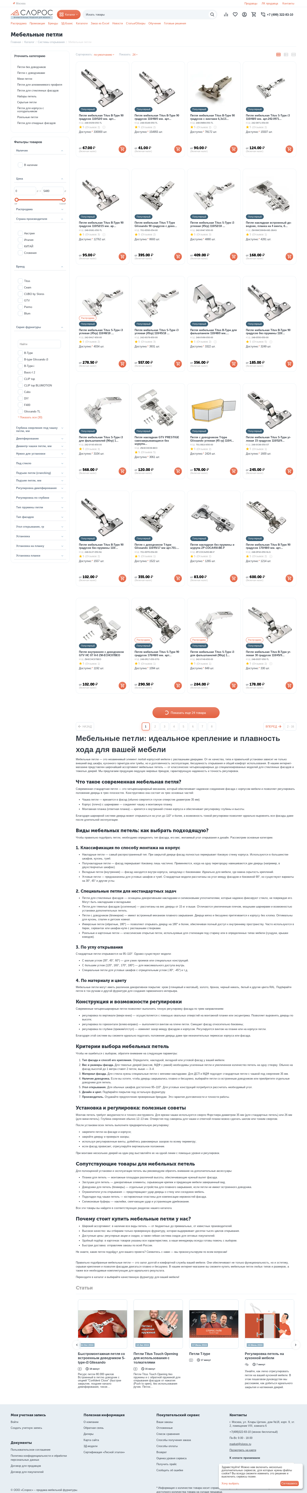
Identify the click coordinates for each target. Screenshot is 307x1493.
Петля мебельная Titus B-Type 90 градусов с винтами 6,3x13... (212, 117)
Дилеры (88, 1434)
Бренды (53, 23)
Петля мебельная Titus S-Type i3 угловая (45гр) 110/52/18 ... (212, 224)
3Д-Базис (67, 23)
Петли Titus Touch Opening (80, 1354)
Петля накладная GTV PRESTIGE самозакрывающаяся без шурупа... (157, 440)
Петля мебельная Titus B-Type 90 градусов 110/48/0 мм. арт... (157, 117)
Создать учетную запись (26, 1427)
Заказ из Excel (100, 23)
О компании (91, 1422)
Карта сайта (91, 1440)
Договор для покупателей (27, 1471)
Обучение (154, 23)
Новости (117, 23)
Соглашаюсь (289, 1483)
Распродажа (18, 23)
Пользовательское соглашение (30, 1449)
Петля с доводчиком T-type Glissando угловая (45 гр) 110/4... (212, 439)
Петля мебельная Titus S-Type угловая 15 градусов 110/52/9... (268, 439)
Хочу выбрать (230, 1483)
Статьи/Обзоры (135, 23)
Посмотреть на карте (243, 1450)
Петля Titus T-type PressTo (191, 1354)
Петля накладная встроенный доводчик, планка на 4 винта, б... (268, 224)
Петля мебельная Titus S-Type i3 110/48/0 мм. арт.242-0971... (268, 117)
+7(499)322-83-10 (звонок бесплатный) (254, 1431)
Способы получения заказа (173, 1440)
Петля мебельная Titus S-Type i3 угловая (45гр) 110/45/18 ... (156, 332)
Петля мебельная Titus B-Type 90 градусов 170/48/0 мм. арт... (268, 546)
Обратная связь (94, 1427)
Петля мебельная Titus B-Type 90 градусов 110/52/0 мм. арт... (101, 117)
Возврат (161, 1452)
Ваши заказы (164, 1422)
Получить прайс (166, 1464)
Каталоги (82, 23)
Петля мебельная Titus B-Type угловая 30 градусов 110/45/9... (268, 653)
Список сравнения (168, 1434)
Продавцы (250, 3)
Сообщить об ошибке (169, 1470)
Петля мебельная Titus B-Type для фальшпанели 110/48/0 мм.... (213, 332)
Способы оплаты (167, 1446)
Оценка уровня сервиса (171, 1458)
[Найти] (212, 14)
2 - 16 (290, 726)
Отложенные (164, 1427)
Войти (14, 1422)
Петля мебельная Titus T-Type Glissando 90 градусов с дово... (156, 224)
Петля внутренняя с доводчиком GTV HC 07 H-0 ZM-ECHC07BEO (101, 653)
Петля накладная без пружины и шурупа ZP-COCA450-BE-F (212, 546)
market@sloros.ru (240, 1444)
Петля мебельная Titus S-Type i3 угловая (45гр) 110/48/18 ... (101, 332)
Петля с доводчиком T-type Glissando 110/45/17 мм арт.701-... (157, 546)
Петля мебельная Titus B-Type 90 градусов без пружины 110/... (268, 332)
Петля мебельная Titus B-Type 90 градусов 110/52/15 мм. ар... (101, 224)
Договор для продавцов (26, 1465)
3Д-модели (90, 1446)
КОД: (81, 123)
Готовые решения (175, 23)
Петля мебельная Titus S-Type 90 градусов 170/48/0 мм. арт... (157, 653)
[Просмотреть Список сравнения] (226, 14)
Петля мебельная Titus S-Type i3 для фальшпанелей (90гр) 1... (101, 439)
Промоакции (37, 23)
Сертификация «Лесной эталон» (104, 1452)
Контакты (288, 3)
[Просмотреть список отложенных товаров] (235, 14)
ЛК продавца (270, 3)
